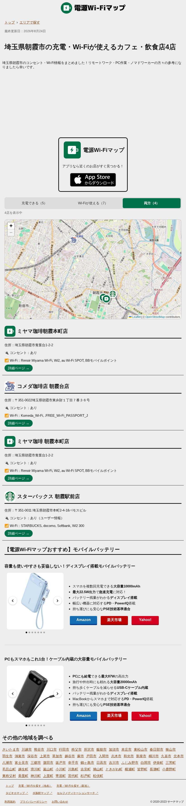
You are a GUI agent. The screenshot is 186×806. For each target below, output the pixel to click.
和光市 (129, 756)
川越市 (27, 749)
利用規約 (10, 801)
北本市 (179, 756)
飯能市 (101, 749)
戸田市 (91, 756)
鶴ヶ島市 (87, 763)
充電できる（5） (34, 203)
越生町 (23, 769)
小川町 (61, 769)
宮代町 (73, 776)
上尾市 (45, 756)
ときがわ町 (113, 769)
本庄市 (126, 749)
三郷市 (36, 763)
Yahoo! (145, 620)
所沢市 (89, 749)
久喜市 (166, 756)
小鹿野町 (169, 769)
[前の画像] (13, 601)
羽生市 (7, 756)
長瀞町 (155, 769)
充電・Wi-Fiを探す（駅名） (73, 785)
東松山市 (140, 749)
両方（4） (151, 203)
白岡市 (146, 763)
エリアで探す (30, 22)
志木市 (116, 756)
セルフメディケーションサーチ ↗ (77, 793)
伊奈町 (158, 763)
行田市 (64, 749)
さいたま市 (10, 749)
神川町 (36, 776)
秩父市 (76, 749)
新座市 (141, 756)
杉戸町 (86, 776)
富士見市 (21, 763)
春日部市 (156, 749)
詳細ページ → (18, 368)
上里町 (48, 776)
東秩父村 (9, 776)
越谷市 (70, 756)
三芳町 (171, 763)
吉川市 (114, 763)
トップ (10, 22)
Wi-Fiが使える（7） (93, 203)
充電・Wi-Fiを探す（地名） (35, 785)
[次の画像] (58, 601)
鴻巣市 (20, 756)
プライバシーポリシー (33, 801)
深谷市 (32, 756)
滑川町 (36, 769)
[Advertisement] (93, 103)
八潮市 (7, 763)
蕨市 (80, 756)
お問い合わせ (60, 801)
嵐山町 (48, 769)
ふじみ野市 (129, 763)
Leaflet (136, 317)
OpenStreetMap (155, 317)
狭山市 (171, 749)
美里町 (23, 776)
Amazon (83, 620)
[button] (106, 299)
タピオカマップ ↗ (17, 793)
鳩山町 (98, 769)
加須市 (114, 749)
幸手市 (73, 763)
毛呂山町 (9, 769)
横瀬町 (130, 769)
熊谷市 (39, 749)
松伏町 (98, 776)
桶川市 (154, 756)
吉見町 (86, 769)
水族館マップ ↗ (42, 793)
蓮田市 (48, 763)
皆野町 (142, 769)
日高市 (101, 763)
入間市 (104, 756)
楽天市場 (114, 620)
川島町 (73, 769)
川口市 (51, 749)
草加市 (57, 756)
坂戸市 (61, 763)
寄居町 (61, 776)
